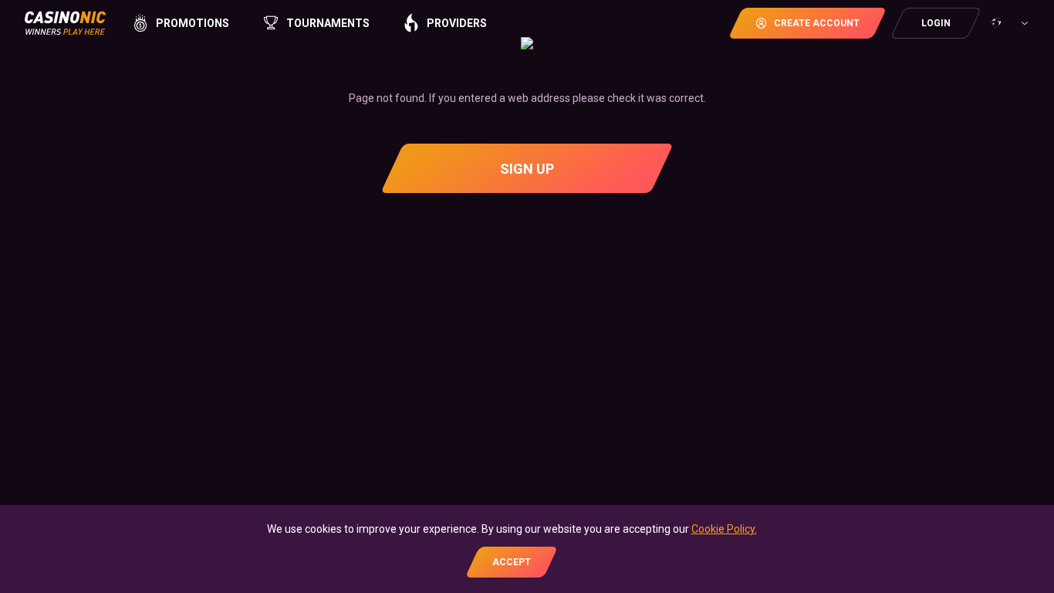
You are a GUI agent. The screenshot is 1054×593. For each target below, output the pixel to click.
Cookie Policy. (724, 529)
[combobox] (1007, 23)
